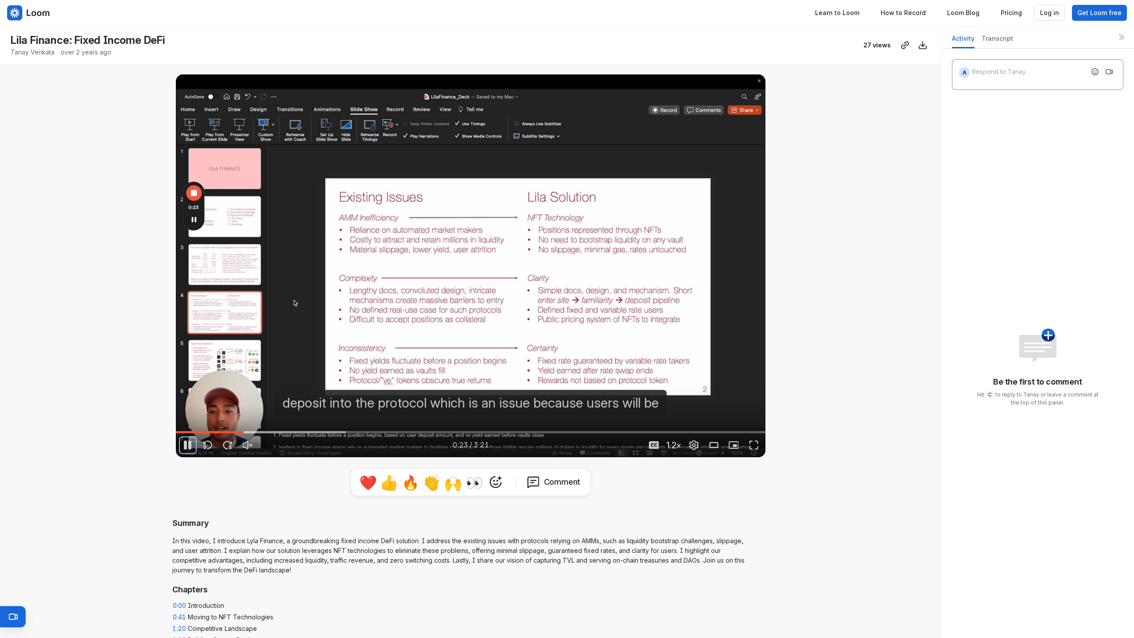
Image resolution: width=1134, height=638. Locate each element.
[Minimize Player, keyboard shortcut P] (734, 445)
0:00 (179, 605)
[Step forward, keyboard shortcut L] (228, 445)
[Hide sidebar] (1121, 37)
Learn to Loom (837, 12)
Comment (562, 481)
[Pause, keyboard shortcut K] (188, 445)
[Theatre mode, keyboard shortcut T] (714, 445)
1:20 (179, 628)
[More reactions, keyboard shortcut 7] (496, 482)
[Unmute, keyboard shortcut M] (248, 445)
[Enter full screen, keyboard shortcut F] (753, 445)
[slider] (470, 432)
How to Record (903, 12)
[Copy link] (905, 45)
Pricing (1011, 12)
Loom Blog (963, 12)
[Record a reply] (1109, 72)
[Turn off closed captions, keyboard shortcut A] (654, 445)
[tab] (963, 41)
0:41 (179, 617)
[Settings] (694, 445)
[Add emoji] (1095, 72)
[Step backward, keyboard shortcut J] (208, 445)
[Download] (923, 45)
